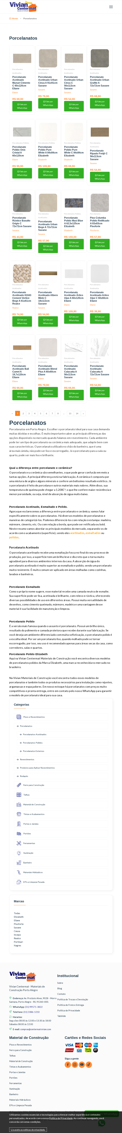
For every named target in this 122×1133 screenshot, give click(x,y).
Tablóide (61, 1016)
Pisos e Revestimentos (34, 717)
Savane (41, 89)
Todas (17, 913)
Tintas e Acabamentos (33, 814)
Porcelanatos (17, 214)
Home (15, 18)
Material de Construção (34, 804)
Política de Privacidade (68, 1010)
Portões (27, 833)
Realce (15, 307)
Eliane (15, 92)
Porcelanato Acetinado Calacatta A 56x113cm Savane (71, 372)
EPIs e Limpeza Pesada (33, 882)
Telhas (26, 794)
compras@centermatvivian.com (35, 1029)
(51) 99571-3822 (34, 1007)
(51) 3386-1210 (31, 1012)
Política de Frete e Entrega (70, 1005)
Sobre (60, 982)
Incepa (17, 934)
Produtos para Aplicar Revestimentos (37, 767)
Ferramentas (29, 843)
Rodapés (24, 776)
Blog (59, 988)
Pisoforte (94, 230)
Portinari (18, 941)
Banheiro (27, 862)
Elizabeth (42, 159)
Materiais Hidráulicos (33, 872)
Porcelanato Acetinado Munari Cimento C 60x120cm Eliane (21, 83)
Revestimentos (27, 759)
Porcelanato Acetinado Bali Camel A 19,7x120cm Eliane (20, 372)
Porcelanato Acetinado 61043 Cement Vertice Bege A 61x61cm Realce (21, 298)
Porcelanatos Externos (33, 751)
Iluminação (28, 853)
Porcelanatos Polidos (20, 143)
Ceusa (17, 931)
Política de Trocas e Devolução (72, 999)
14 (77, 413)
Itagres (17, 945)
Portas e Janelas (31, 824)
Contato (61, 994)
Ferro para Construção (33, 785)
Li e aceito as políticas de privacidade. (28, 1129)
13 (70, 413)
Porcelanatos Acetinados (34, 734)
